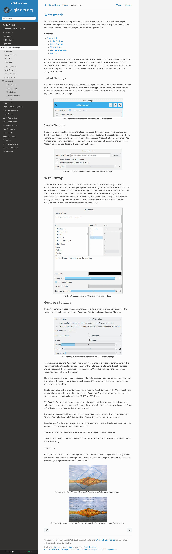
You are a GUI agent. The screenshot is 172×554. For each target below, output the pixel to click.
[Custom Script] (46, 530)
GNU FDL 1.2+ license (105, 540)
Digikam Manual (19, 3)
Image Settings (12, 88)
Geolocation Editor (10, 122)
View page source (124, 5)
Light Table (7, 44)
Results (9, 99)
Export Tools (7, 133)
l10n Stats (74, 549)
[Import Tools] (129, 530)
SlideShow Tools (9, 137)
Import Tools (8, 103)
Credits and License (10, 148)
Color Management (10, 110)
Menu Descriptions (10, 144)
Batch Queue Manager (11, 48)
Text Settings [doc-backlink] (53, 178)
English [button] (27, 552)
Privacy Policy (95, 549)
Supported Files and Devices (14, 29)
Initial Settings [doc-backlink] (55, 78)
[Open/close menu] (1, 48)
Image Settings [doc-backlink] (55, 125)
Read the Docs (90, 547)
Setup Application (10, 118)
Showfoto (7, 140)
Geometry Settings (13, 96)
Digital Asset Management (13, 107)
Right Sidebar (8, 40)
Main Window (8, 33)
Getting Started (9, 25)
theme (69, 547)
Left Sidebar (7, 36)
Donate (83, 549)
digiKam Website (51, 549)
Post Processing (9, 129)
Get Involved (8, 151)
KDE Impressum (109, 549)
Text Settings (11, 92)
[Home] (45, 5)
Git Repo (64, 549)
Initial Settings (12, 85)
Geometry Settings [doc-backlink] (57, 302)
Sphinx (57, 547)
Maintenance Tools (10, 125)
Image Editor (8, 114)
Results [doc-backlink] (49, 448)
